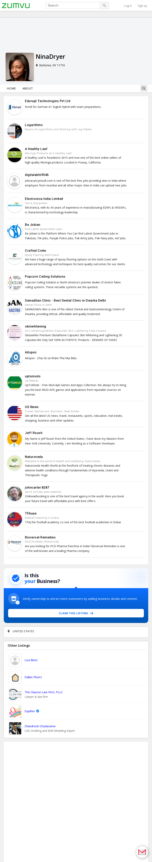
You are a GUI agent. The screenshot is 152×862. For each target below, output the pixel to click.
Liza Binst (31, 660)
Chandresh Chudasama (40, 726)
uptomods (33, 376)
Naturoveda (34, 457)
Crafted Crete (35, 251)
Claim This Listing (73, 613)
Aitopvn (31, 352)
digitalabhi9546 (37, 175)
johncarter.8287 (37, 487)
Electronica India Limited (44, 199)
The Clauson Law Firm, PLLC (44, 692)
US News (32, 407)
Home (11, 88)
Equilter (30, 711)
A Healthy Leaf (36, 149)
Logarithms (34, 125)
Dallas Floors (33, 677)
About (28, 88)
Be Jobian (32, 225)
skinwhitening (35, 326)
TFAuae (30, 513)
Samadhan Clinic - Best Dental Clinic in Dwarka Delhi (65, 300)
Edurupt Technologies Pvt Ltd (47, 101)
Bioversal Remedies (40, 537)
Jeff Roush (33, 433)
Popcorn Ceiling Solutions (45, 276)
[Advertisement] (76, 801)
